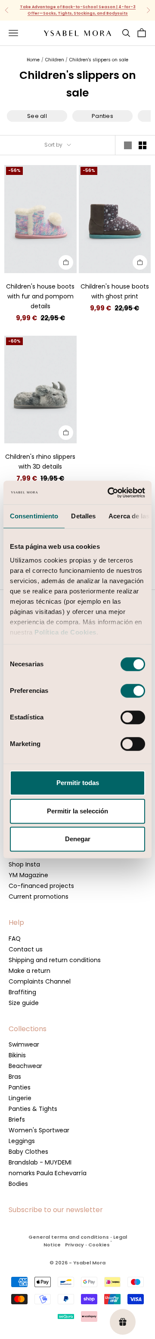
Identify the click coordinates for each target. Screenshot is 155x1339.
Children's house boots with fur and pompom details (40, 296)
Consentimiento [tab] (34, 516)
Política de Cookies (65, 632)
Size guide (24, 1003)
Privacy (74, 1244)
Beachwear (25, 1066)
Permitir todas (77, 782)
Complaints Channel (40, 981)
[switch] (133, 691)
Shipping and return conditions (55, 960)
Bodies (18, 1184)
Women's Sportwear (39, 1130)
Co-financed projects (41, 886)
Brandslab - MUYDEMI (40, 1162)
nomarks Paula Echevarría (48, 1173)
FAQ (15, 938)
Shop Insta (24, 864)
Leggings (22, 1141)
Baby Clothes (28, 1151)
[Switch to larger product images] (128, 145)
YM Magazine (28, 875)
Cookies (99, 1244)
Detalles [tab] (83, 516)
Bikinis (17, 1055)
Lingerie (20, 1098)
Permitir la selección (77, 811)
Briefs (17, 1119)
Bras (15, 1076)
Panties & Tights (33, 1108)
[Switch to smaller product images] (142, 145)
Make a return (29, 970)
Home (33, 60)
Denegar (77, 839)
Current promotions (38, 896)
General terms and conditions (68, 1237)
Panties (20, 1087)
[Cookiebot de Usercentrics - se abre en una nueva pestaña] (109, 492)
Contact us (26, 949)
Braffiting (22, 992)
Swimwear (24, 1044)
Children (54, 60)
